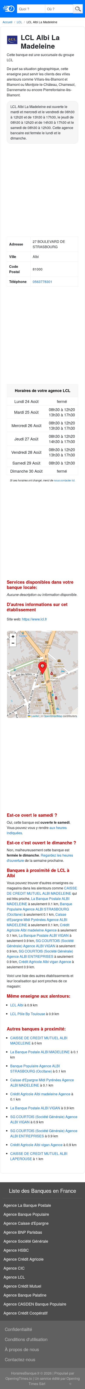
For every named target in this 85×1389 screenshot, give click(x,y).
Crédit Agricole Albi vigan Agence (45, 961)
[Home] (8, 8)
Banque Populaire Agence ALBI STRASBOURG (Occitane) (39, 909)
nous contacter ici (64, 480)
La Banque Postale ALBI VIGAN (44, 935)
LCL (19, 22)
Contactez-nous (20, 1359)
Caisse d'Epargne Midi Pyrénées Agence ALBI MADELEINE (37, 919)
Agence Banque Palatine (24, 1295)
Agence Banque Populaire (26, 1214)
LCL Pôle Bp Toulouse (27, 1013)
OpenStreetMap (53, 716)
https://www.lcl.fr (34, 619)
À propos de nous (22, 1349)
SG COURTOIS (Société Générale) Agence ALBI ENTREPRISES (40, 954)
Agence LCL (14, 1277)
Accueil (7, 22)
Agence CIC (14, 1268)
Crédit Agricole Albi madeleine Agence (38, 927)
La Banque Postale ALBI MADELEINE (40, 1051)
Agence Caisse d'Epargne (26, 1223)
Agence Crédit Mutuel (22, 1286)
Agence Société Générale (25, 1241)
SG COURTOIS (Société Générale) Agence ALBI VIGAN (40, 943)
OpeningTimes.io (18, 1378)
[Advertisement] (42, 190)
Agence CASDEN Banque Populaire (34, 1304)
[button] (42, 668)
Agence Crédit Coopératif (25, 1313)
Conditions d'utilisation (26, 1339)
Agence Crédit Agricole (23, 1259)
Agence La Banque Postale (27, 1205)
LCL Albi (17, 1004)
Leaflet (34, 716)
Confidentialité (18, 1329)
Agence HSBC (16, 1250)
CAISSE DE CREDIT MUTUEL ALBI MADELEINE (42, 890)
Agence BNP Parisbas (22, 1232)
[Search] (78, 8)
